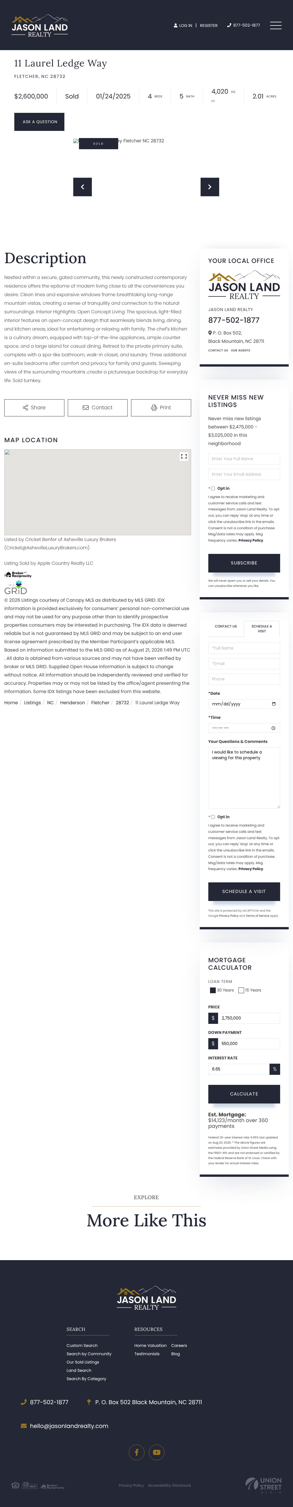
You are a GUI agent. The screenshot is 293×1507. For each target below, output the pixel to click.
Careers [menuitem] (179, 1345)
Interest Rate (222, 1058)
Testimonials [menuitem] (147, 1354)
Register (209, 25)
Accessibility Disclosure (169, 1485)
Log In (185, 25)
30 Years (225, 990)
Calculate (244, 1094)
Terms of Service (257, 916)
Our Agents (240, 350)
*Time (214, 717)
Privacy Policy (250, 540)
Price (214, 1007)
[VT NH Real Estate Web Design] (264, 1485)
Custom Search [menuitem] (82, 1345)
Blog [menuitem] (175, 1354)
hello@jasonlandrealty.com (69, 1426)
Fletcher (100, 702)
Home (11, 702)
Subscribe (244, 563)
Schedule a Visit (262, 629)
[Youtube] (157, 1452)
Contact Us (218, 350)
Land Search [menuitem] (79, 1370)
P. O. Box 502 (148, 1402)
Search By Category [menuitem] (86, 1379)
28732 (122, 702)
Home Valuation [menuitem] (150, 1345)
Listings (32, 702)
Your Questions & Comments (238, 741)
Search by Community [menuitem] (89, 1354)
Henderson (72, 702)
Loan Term (220, 981)
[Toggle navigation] (276, 25)
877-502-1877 (246, 25)
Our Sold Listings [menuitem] (83, 1362)
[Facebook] (136, 1452)
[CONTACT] (39, 122)
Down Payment (225, 1032)
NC (50, 702)
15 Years (253, 990)
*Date (214, 693)
